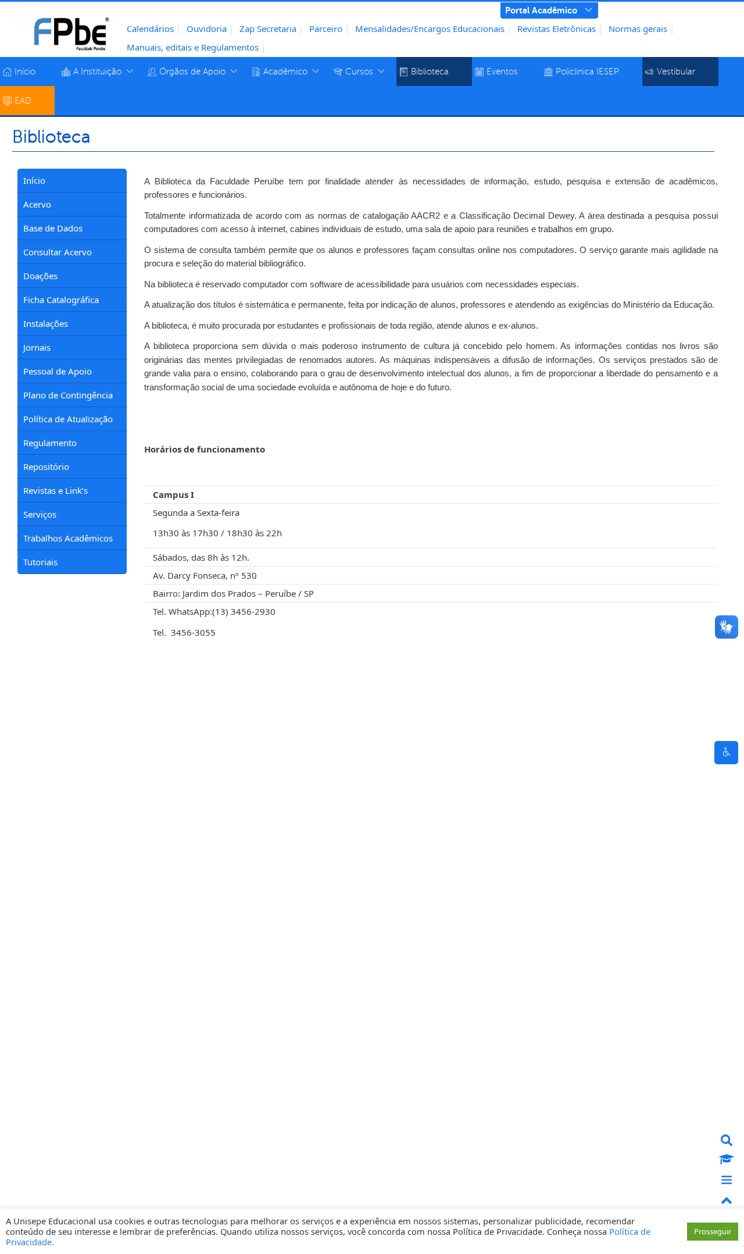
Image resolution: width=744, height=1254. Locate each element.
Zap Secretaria (267, 28)
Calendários (150, 28)
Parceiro (325, 28)
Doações (40, 276)
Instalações (45, 323)
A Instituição (97, 71)
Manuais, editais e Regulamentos (193, 47)
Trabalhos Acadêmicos (68, 538)
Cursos (359, 71)
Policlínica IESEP (587, 71)
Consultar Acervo (57, 252)
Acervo (37, 204)
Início (25, 71)
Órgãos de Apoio (192, 71)
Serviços (39, 514)
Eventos (502, 71)
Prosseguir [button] (712, 1231)
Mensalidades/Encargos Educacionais (430, 28)
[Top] (726, 1201)
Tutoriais (40, 562)
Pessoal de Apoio (57, 371)
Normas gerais (638, 28)
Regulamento (50, 442)
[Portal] (726, 1160)
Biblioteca (430, 71)
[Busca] (726, 1140)
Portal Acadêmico (541, 10)
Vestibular (676, 71)
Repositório (46, 466)
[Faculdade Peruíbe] (62, 27)
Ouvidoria (207, 28)
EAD (23, 100)
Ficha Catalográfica (61, 299)
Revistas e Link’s (55, 490)
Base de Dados (53, 228)
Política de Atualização (68, 419)
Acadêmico (285, 71)
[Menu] (726, 1181)
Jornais (37, 347)
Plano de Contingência (68, 395)
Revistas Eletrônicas (556, 28)
